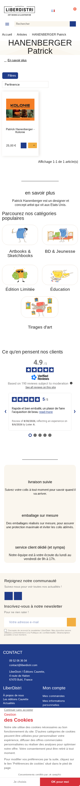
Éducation (60, 289)
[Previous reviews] (5, 412)
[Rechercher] (73, 24)
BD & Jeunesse (60, 251)
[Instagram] (18, 596)
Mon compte (54, 688)
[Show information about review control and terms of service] (71, 383)
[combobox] (41, 24)
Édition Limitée (20, 289)
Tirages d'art (40, 327)
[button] (73, 11)
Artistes (22, 34)
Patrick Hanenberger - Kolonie (20, 130)
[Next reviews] (75, 412)
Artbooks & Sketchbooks (20, 253)
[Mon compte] (63, 11)
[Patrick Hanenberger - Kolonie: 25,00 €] (20, 112)
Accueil (7, 34)
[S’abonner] (71, 622)
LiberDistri (12, 688)
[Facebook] (9, 596)
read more (46, 412)
